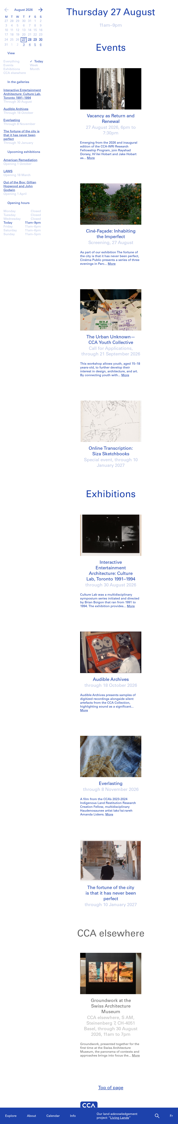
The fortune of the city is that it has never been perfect (21, 135)
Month (35, 69)
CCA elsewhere (14, 73)
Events (8, 65)
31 (6, 45)
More (91, 158)
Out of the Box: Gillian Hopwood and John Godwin (19, 186)
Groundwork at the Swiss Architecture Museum (111, 1006)
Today (38, 61)
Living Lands (119, 1118)
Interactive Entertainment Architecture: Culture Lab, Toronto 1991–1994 (22, 94)
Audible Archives (15, 109)
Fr (171, 1116)
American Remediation (20, 160)
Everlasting (11, 120)
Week (34, 65)
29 (35, 39)
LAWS (8, 171)
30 (40, 39)
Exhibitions (11, 69)
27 (24, 39)
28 (29, 39)
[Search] (157, 1116)
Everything (11, 61)
